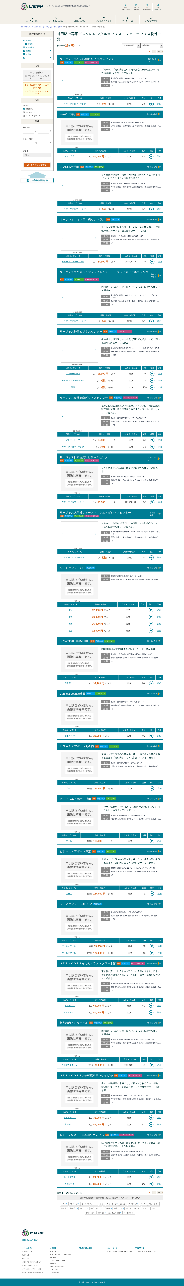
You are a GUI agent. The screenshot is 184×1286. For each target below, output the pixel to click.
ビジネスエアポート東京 (75, 851)
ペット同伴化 (128, 1213)
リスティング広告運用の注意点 (145, 1251)
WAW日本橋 (67, 114)
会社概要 (53, 1257)
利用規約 (53, 1263)
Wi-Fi (64, 1204)
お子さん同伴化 (114, 1213)
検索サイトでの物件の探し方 (31, 1262)
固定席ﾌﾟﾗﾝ (70, 683)
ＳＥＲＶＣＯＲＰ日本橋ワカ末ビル (82, 1134)
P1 (70, 610)
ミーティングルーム (88, 1204)
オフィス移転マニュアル (30, 1265)
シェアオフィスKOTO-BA (76, 903)
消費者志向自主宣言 (57, 1266)
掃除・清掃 (90, 1213)
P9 (70, 624)
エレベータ (73, 1204)
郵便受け (73, 1208)
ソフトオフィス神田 (72, 567)
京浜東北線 (30, 47)
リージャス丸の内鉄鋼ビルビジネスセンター (88, 59)
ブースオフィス (69, 946)
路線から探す (26, 1255)
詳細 (159, 104)
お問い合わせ (54, 1272)
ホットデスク (70, 1012)
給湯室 (122, 1204)
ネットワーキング (132, 1208)
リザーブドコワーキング (75, 104)
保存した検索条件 (136, 8)
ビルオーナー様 (112, 1248)
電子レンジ (153, 1204)
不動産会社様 (139, 1248)
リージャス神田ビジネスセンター (81, 331)
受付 (101, 1204)
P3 (70, 617)
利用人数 (26, 127)
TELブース (133, 1204)
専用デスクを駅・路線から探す (52, 26)
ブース (69, 788)
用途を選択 (37, 26)
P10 (70, 631)
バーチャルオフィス (33, 116)
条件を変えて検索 (38, 165)
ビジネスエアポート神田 (75, 798)
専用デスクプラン (70, 1065)
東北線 (28, 54)
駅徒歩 (25, 151)
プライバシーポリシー (57, 1260)
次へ (159, 52)
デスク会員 (70, 156)
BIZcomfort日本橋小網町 (74, 641)
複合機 (63, 1208)
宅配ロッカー (95, 1208)
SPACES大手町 (69, 166)
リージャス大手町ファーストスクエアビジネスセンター (95, 512)
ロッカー (83, 1208)
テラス (143, 1204)
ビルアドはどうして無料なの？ (60, 1254)
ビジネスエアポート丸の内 (77, 746)
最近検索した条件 (126, 8)
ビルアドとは (54, 1251)
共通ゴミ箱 (118, 1208)
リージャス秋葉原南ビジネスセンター (84, 397)
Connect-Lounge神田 (72, 693)
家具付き (101, 1213)
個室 (27, 106)
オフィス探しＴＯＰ (27, 26)
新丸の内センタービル (74, 1022)
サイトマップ (54, 1269)
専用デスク (30, 109)
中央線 (28, 51)
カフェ (145, 1208)
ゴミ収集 (107, 1208)
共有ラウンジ (112, 1204)
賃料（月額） (28, 139)
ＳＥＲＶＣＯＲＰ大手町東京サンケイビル (86, 1075)
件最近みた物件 (147, 8)
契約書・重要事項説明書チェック (33, 1272)
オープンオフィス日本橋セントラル (82, 219)
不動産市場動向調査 (85, 1248)
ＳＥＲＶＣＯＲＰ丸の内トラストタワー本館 (88, 963)
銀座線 (28, 40)
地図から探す (26, 1258)
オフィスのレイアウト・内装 (31, 1269)
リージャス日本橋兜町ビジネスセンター (85, 457)
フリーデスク (30, 112)
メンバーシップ (73, 374)
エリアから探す (27, 1251)
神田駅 (30, 44)
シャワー (155, 1208)
